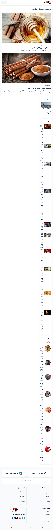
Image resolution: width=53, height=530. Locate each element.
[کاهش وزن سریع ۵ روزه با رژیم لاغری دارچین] (26, 68)
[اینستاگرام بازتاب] (20, 518)
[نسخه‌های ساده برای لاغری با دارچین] (26, 28)
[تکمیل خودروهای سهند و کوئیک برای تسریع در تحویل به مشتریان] (47, 146)
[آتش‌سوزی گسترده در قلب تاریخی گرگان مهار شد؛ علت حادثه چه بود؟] (47, 126)
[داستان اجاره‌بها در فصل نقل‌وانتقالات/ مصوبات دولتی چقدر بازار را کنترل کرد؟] (48, 366)
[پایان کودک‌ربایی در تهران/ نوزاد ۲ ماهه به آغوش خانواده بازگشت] (48, 352)
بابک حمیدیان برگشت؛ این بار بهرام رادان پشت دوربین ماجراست (41, 399)
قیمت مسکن (21, 496)
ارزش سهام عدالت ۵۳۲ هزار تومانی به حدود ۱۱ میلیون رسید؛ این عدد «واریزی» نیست (42, 278)
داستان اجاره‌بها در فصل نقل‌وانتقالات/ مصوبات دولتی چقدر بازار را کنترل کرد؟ (40, 367)
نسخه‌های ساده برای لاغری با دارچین (41, 48)
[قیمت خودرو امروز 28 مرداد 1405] (47, 224)
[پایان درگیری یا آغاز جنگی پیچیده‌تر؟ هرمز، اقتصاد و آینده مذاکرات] (46, 105)
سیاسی (47, 496)
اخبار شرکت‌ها (21, 501)
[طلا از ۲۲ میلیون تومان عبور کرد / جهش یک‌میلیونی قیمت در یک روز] (47, 293)
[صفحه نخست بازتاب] (14, 509)
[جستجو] (5, 2)
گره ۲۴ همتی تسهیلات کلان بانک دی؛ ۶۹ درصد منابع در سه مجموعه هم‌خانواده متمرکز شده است (42, 175)
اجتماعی (47, 493)
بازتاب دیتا (22, 504)
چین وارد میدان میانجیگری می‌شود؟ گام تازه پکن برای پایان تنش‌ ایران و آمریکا (41, 454)
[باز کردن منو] (2, 2)
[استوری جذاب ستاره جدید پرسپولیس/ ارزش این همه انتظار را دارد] (47, 251)
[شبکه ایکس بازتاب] (16, 518)
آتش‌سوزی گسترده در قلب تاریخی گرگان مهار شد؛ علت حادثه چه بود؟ (42, 134)
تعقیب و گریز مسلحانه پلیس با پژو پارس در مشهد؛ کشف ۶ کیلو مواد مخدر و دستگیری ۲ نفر (41, 436)
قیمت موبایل (21, 499)
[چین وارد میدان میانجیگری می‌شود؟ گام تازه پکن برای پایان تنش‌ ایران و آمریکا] (48, 453)
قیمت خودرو (21, 491)
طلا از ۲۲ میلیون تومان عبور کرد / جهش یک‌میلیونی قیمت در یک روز (42, 300)
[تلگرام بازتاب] (23, 518)
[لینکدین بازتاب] (13, 518)
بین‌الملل (47, 499)
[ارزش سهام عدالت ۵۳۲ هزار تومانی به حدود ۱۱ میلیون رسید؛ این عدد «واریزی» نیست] (47, 269)
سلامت (47, 504)
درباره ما (47, 511)
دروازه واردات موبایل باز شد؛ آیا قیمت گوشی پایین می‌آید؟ (42, 240)
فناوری (47, 501)
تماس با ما (47, 514)
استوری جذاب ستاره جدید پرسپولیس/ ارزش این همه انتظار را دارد (42, 257)
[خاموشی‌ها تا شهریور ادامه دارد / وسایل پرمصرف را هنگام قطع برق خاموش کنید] (47, 312)
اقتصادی (47, 491)
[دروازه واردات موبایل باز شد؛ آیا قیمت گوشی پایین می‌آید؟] (47, 235)
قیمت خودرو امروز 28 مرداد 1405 (42, 227)
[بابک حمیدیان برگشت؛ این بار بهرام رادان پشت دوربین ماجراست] (48, 398)
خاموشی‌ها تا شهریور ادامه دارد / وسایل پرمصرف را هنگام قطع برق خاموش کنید (42, 321)
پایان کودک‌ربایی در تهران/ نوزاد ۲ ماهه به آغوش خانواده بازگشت (41, 352)
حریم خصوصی (46, 517)
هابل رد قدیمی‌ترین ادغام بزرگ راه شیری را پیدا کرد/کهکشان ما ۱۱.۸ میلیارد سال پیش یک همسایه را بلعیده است (42, 205)
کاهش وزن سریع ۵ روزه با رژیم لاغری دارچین (39, 88)
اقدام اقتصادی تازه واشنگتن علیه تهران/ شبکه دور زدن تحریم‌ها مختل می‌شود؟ (41, 416)
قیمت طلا (22, 493)
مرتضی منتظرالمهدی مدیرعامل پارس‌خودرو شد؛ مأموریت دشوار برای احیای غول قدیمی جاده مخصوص (41, 382)
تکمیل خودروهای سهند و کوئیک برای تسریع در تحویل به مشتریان (42, 152)
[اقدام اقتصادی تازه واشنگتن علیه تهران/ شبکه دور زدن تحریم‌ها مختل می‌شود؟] (48, 416)
